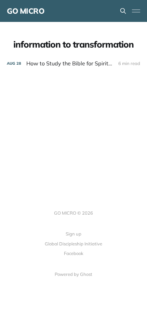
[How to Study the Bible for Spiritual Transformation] (73, 63)
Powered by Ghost (73, 274)
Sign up (73, 234)
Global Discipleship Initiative (73, 243)
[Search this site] (123, 11)
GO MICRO (25, 11)
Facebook (73, 253)
